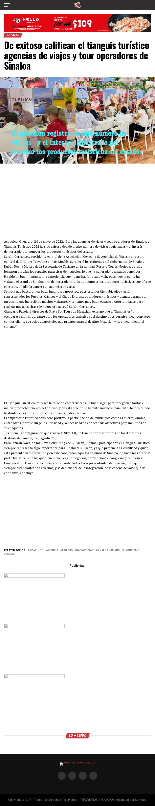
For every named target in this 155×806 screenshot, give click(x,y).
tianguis (118, 550)
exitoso (67, 550)
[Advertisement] (77, 201)
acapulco (36, 550)
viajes (10, 554)
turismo (133, 550)
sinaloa (102, 550)
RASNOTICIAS (84, 550)
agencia (52, 550)
